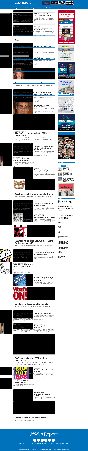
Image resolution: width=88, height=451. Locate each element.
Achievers (63, 8)
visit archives (66, 42)
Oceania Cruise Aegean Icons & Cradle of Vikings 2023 (65, 215)
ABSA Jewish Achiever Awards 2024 (64, 201)
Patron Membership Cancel (63, 243)
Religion (33, 8)
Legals (59, 233)
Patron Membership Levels (63, 248)
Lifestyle (51, 8)
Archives (59, 222)
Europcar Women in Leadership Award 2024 (65, 205)
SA (23, 443)
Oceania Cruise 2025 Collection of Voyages (65, 214)
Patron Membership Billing (62, 242)
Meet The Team (61, 238)
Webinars (56, 8)
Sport (52, 443)
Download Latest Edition (66, 15)
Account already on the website (63, 211)
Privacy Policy (60, 253)
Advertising (60, 213)
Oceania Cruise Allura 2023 (63, 218)
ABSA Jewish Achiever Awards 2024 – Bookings (64, 210)
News (20, 8)
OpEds (38, 8)
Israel (24, 8)
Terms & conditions (61, 256)
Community (45, 8)
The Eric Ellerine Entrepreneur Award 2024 (65, 208)
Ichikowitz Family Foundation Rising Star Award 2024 (65, 206)
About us (59, 200)
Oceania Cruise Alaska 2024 (63, 217)
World (28, 8)
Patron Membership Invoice (63, 247)
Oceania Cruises (61, 219)
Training (59, 257)
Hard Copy (60, 228)
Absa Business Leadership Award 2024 (65, 202)
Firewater (67, 449)
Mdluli (59, 237)
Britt (59, 223)
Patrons (59, 251)
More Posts (34, 425)
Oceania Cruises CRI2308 (62, 221)
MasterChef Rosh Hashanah (63, 236)
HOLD (59, 231)
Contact (41, 11)
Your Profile (60, 249)
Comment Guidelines (62, 225)
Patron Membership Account (63, 241)
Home (59, 232)
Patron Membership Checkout (63, 244)
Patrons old (60, 252)
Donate (59, 227)
